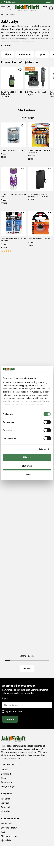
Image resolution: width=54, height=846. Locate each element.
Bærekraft (6, 773)
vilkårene (18, 711)
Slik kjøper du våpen (10, 836)
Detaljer (42, 449)
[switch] (47, 422)
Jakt (7, 14)
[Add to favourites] (19, 69)
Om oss (4, 769)
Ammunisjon (24, 54)
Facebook (5, 807)
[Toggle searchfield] (9, 8)
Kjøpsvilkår (6, 840)
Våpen (7, 54)
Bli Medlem (6, 811)
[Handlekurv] (51, 8)
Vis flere (27, 668)
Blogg (3, 778)
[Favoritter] (45, 8)
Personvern (6, 782)
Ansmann (4, 154)
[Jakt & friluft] (27, 8)
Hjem (2, 14)
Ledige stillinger (8, 786)
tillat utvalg (27, 466)
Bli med (10, 719)
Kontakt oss (6, 823)
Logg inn (49, 2)
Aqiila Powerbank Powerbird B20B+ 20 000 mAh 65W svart (38, 195)
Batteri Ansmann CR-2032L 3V (39, 239)
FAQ (3, 832)
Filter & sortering (26, 110)
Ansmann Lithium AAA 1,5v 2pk (12, 150)
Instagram (5, 798)
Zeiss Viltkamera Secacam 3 (35, 92)
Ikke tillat (27, 474)
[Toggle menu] (3, 8)
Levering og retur (9, 827)
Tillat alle (27, 457)
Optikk (42, 54)
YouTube (5, 803)
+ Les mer (6, 45)
